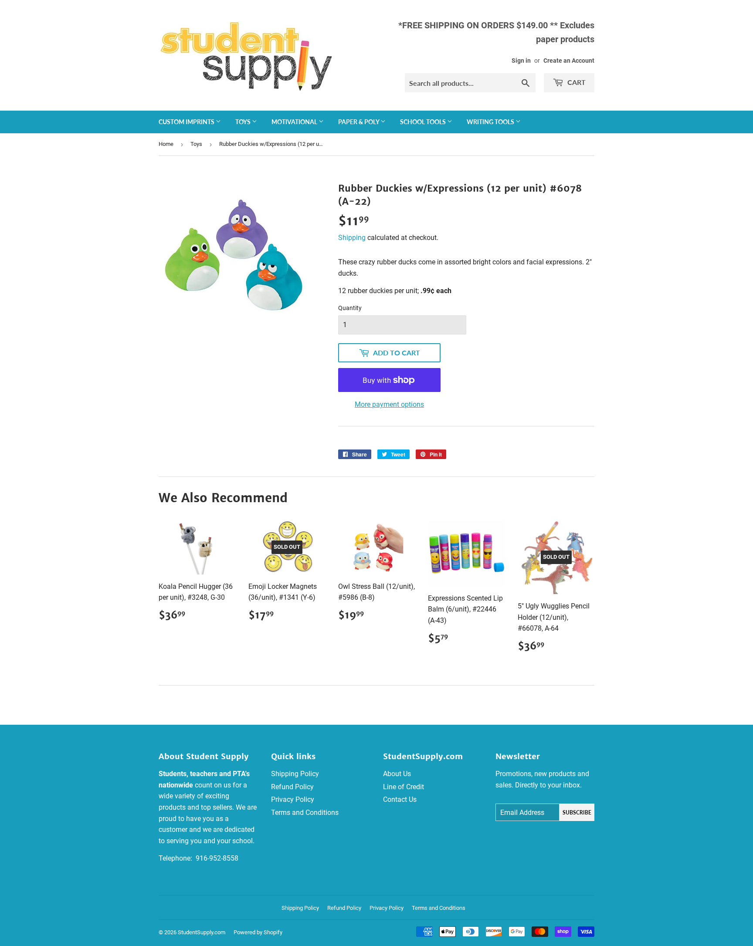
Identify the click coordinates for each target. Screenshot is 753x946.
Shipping (352, 237)
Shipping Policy (295, 774)
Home (166, 144)
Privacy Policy (292, 799)
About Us (397, 774)
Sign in (521, 60)
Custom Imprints (187, 121)
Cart (576, 82)
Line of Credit (403, 787)
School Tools (423, 121)
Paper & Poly (359, 121)
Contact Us (400, 799)
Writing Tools (491, 121)
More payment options (389, 404)
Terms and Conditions (305, 812)
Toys (243, 121)
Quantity (350, 307)
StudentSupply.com (201, 932)
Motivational (295, 121)
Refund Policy (292, 787)
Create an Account (568, 60)
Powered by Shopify (258, 932)
